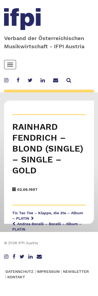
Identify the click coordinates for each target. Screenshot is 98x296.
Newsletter (76, 271)
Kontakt (16, 277)
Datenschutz (19, 271)
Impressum (48, 271)
